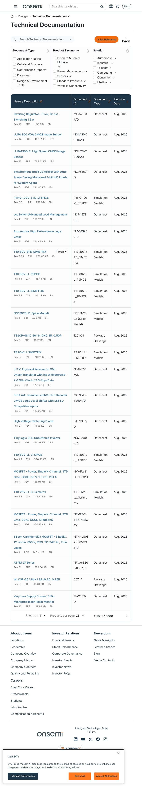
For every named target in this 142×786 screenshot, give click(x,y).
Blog (97, 653)
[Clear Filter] (47, 50)
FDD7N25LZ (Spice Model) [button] (31, 313)
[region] (63, 766)
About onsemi (21, 633)
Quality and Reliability (25, 673)
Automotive (105, 58)
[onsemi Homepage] (32, 6)
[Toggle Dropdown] (59, 65)
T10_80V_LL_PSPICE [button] (27, 274)
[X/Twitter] (91, 739)
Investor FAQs (61, 673)
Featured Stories (104, 647)
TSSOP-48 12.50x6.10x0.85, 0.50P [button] (37, 335)
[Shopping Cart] (119, 6)
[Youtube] (83, 739)
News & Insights (104, 640)
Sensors (62, 76)
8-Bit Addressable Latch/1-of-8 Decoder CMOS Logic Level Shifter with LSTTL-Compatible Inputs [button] (40, 400)
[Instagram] (105, 739)
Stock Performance (65, 647)
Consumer (104, 77)
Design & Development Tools (32, 83)
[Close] (118, 753)
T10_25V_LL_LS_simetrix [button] (30, 492)
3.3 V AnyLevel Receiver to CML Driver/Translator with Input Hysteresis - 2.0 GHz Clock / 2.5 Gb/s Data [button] (40, 374)
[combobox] (73, 6)
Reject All (80, 776)
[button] (101, 6)
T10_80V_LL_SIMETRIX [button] (29, 291)
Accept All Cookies (106, 776)
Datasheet (23, 75)
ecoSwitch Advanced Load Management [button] (40, 214)
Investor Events (62, 660)
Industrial (103, 63)
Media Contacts (104, 660)
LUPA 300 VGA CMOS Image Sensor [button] (38, 134)
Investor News (61, 667)
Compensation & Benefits (27, 714)
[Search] (14, 39)
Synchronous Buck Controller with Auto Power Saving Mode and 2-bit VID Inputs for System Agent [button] (41, 177)
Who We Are (19, 707)
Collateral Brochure (29, 64)
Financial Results (63, 640)
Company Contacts (23, 667)
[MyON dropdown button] (112, 6)
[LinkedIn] (76, 739)
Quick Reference (106, 39)
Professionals (19, 694)
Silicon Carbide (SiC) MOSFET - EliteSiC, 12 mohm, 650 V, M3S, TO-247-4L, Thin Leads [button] (40, 542)
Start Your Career (22, 687)
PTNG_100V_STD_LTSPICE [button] (31, 197)
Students (16, 700)
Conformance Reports (31, 70)
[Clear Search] (70, 39)
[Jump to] (44, 615)
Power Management (70, 71)
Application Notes (29, 58)
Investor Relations (66, 633)
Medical (102, 82)
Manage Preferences (23, 776)
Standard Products (69, 81)
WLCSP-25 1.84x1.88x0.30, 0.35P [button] (37, 579)
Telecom (102, 67)
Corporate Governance (67, 653)
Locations (17, 640)
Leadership (18, 647)
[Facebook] (98, 739)
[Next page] (126, 616)
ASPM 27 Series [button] (24, 562)
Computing (104, 72)
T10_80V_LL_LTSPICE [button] (28, 454)
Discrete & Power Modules (68, 60)
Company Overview (24, 653)
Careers (17, 680)
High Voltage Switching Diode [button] (33, 421)
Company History (22, 660)
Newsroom (102, 633)
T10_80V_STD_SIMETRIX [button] (30, 251)
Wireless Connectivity (71, 85)
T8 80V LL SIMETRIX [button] (27, 352)
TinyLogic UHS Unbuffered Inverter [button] (37, 438)
